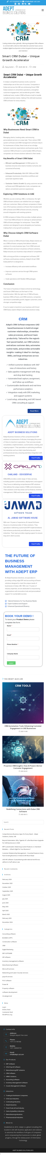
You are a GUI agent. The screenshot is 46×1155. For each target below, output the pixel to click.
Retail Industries (11, 1105)
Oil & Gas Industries (12, 1099)
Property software (8, 988)
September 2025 (7, 891)
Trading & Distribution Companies (17, 1095)
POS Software (6, 980)
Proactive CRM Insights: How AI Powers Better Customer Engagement (23, 767)
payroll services (7, 977)
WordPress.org (7, 1015)
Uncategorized (7, 996)
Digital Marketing (7, 949)
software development (9, 992)
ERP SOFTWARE (7, 953)
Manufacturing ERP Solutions (15, 1070)
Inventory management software (13, 961)
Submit (11, 663)
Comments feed (7, 1012)
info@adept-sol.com (32, 1)
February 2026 (7, 879)
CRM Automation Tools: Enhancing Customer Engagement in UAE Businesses (23, 727)
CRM (34, 67)
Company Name (12, 653)
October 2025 (6, 887)
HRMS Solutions (11, 1076)
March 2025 (6, 914)
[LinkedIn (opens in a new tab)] (22, 4)
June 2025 (5, 903)
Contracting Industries (13, 1102)
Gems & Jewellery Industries (15, 1111)
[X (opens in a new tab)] (15, 4)
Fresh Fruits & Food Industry (15, 1108)
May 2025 (5, 907)
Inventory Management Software (17, 1083)
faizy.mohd (9, 67)
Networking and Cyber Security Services (15, 973)
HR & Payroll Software (13, 1067)
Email (9, 635)
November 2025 (7, 883)
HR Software (6, 957)
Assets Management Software (16, 1086)
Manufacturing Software (10, 965)
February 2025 (7, 918)
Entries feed (6, 1010)
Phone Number (12, 644)
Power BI (5, 984)
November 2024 (7, 922)
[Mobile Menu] (43, 10)
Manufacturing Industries (14, 1114)
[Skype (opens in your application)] (25, 4)
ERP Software (10, 1064)
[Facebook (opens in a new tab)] (18, 4)
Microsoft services (8, 969)
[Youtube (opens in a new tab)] (28, 4)
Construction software (9, 942)
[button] (0, 1154)
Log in (4, 1007)
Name (9, 625)
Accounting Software (12, 1080)
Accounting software (9, 934)
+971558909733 (15, 1)
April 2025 (5, 910)
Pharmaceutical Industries (14, 1117)
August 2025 (6, 895)
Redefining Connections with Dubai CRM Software (23, 810)
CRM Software (10, 1073)
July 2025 (5, 899)
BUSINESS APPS (7, 938)
